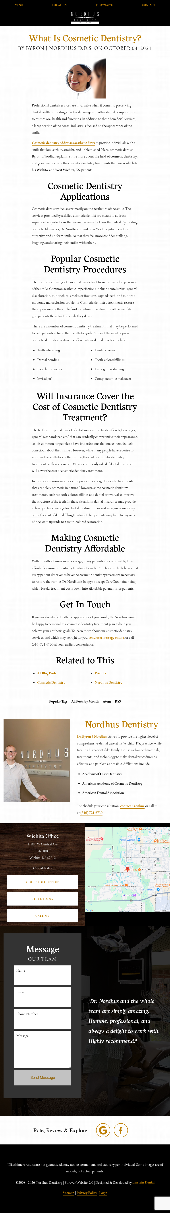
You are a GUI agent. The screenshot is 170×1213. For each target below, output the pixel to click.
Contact (148, 5)
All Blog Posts (46, 673)
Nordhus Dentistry (108, 682)
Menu (19, 5)
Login (103, 1192)
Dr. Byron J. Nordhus (92, 736)
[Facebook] (121, 1130)
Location (59, 5)
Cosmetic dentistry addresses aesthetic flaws (63, 142)
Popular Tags (58, 701)
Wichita (100, 673)
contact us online (132, 805)
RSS (118, 701)
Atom (107, 701)
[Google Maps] (103, 1130)
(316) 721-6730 (104, 5)
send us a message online (106, 637)
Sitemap (68, 1192)
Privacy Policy (87, 1192)
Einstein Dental (143, 1182)
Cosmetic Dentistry (51, 682)
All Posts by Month (85, 701)
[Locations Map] (127, 869)
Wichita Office (42, 835)
